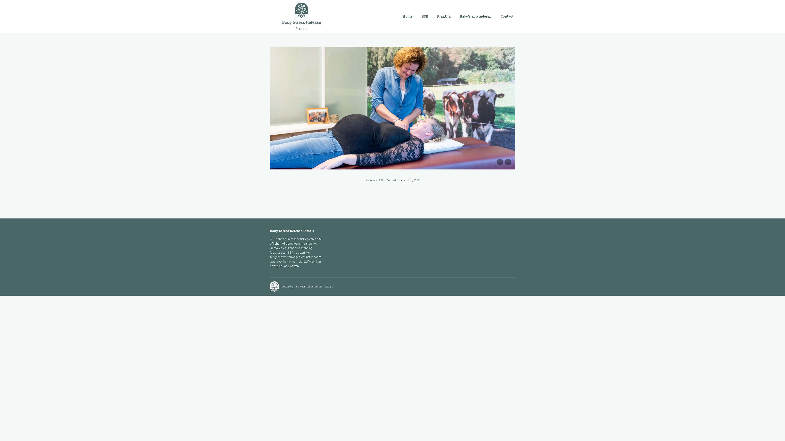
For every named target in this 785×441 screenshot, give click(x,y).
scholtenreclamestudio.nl (310, 286)
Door (393, 180)
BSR (381, 180)
